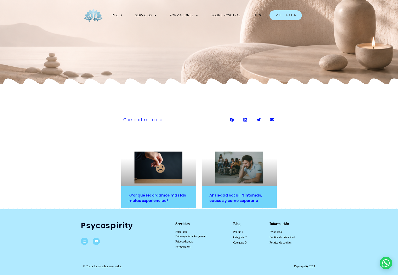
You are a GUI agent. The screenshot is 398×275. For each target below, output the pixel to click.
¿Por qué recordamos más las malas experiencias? (157, 198)
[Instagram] (84, 241)
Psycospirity (107, 225)
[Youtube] (96, 241)
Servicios (143, 15)
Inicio (117, 15)
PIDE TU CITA (285, 15)
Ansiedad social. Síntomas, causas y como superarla (235, 198)
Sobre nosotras (225, 15)
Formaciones (181, 15)
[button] (231, 119)
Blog (258, 15)
